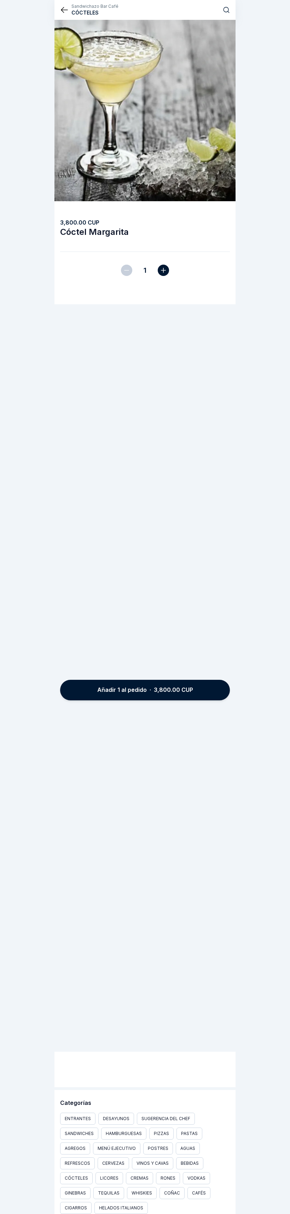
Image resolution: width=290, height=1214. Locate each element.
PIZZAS (161, 1133)
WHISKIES (142, 1193)
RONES (168, 1178)
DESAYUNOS (116, 1118)
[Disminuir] (126, 270)
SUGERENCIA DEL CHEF (165, 1118)
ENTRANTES (78, 1118)
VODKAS (196, 1178)
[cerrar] (64, 10)
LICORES (109, 1178)
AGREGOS (75, 1148)
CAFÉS (199, 1193)
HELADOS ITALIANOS (121, 1207)
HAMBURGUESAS (124, 1133)
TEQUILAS (109, 1193)
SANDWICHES (79, 1133)
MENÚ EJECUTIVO (117, 1148)
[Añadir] (163, 270)
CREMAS (139, 1178)
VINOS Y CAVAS (153, 1163)
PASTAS (189, 1133)
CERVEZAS (113, 1163)
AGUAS (187, 1148)
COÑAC (172, 1193)
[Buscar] (226, 9)
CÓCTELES (76, 1178)
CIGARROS (76, 1207)
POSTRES (158, 1148)
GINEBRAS (75, 1193)
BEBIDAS (190, 1163)
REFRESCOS (77, 1163)
